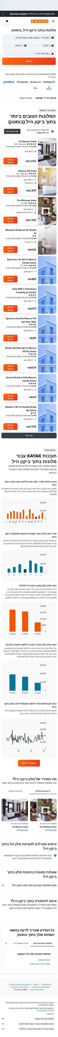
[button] (3, 14)
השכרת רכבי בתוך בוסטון (40, 964)
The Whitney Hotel (26, 200)
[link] (29, 763)
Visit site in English (18, 14)
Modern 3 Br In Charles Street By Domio (20, 408)
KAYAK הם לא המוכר (44, 1018)
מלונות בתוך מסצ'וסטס (20, 987)
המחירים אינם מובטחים (45, 1010)
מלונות (35, 984)
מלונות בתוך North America (20, 984)
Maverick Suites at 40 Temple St (20, 231)
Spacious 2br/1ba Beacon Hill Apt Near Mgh (21, 320)
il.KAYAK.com (46, 984)
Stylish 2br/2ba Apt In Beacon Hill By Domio (20, 349)
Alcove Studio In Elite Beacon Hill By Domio (21, 379)
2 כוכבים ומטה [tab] (15, 791)
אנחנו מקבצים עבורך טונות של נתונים (36, 1023)
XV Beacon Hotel (27, 141)
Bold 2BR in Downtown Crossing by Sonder (24, 290)
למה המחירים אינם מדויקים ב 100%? (36, 1028)
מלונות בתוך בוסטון (37, 990)
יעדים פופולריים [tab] (21, 943)
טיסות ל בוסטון (44, 960)
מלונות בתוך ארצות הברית (40, 987)
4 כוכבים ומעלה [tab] (42, 791)
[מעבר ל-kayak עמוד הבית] (39, 21)
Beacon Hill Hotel (27, 170)
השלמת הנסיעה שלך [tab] (42, 943)
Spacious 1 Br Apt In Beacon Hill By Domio (21, 261)
